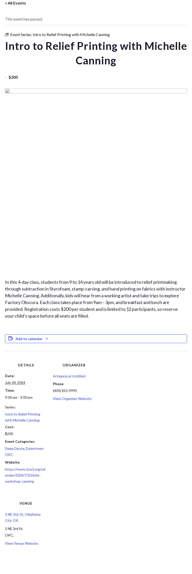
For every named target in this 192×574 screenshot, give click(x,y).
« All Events (15, 3)
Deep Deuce (14, 448)
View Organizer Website (72, 398)
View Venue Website (21, 543)
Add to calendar (29, 339)
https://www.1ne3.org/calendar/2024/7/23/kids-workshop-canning (25, 475)
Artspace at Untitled (69, 376)
